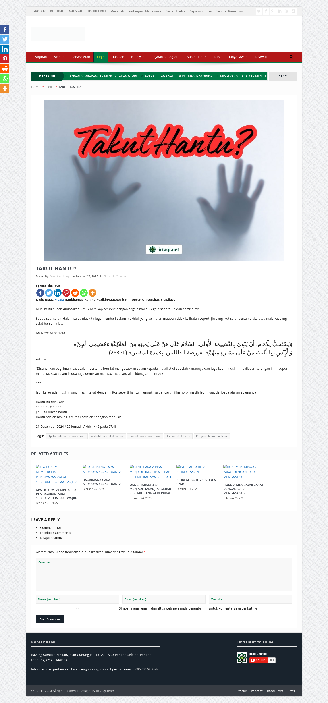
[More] (92, 293)
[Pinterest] (66, 293)
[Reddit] (75, 293)
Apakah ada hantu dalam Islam (66, 436)
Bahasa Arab (80, 57)
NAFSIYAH (76, 11)
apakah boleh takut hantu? (107, 436)
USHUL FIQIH (97, 11)
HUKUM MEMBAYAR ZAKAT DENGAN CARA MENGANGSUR (243, 489)
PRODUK (39, 11)
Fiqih (101, 57)
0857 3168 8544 (147, 669)
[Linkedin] (58, 293)
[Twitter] (49, 293)
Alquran (41, 57)
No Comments (121, 276)
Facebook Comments (55, 533)
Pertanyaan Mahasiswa (145, 11)
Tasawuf (260, 57)
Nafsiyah (138, 57)
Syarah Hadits (175, 11)
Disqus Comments (53, 537)
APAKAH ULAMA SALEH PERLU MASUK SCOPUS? (178, 76)
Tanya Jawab (237, 57)
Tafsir (217, 57)
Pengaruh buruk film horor (212, 436)
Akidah (59, 57)
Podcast (257, 691)
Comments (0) (50, 527)
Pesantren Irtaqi (59, 276)
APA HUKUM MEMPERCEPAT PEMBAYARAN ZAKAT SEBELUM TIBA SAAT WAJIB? (57, 494)
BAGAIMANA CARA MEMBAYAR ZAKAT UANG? (102, 482)
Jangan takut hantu (178, 436)
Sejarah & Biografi (165, 57)
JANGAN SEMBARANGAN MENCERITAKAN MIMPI (102, 76)
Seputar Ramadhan (230, 11)
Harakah (118, 57)
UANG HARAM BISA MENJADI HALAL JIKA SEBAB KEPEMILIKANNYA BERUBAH (151, 489)
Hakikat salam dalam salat (145, 436)
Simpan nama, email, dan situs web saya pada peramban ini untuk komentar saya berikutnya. (189, 608)
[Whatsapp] (84, 293)
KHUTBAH (57, 11)
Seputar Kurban (201, 11)
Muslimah (117, 11)
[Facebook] (40, 293)
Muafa (59, 299)
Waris (39, 67)
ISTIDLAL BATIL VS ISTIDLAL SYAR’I (197, 482)
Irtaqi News (275, 691)
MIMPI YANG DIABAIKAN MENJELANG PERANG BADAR (258, 76)
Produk (242, 691)
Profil (291, 691)
